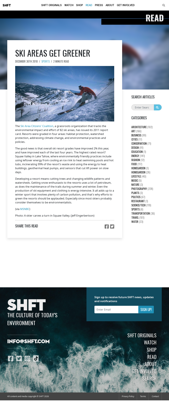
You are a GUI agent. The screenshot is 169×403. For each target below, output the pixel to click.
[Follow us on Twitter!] (19, 358)
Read (89, 5)
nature (137, 185)
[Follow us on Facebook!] (11, 358)
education (138, 152)
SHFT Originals (51, 5)
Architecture (141, 127)
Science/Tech (141, 205)
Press (99, 5)
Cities (136, 139)
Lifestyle (138, 176)
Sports (45, 61)
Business (138, 135)
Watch (68, 5)
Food (136, 164)
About (110, 5)
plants (137, 193)
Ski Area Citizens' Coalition (36, 126)
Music (136, 180)
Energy (138, 156)
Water (137, 222)
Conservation (141, 143)
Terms (143, 396)
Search (149, 378)
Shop (79, 5)
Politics (138, 197)
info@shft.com (28, 341)
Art (136, 131)
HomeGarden (140, 168)
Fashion (137, 160)
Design (137, 148)
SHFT (7, 5)
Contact (155, 396)
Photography (142, 189)
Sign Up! (146, 309)
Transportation (143, 213)
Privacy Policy (128, 396)
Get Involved (126, 5)
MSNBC (24, 209)
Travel (137, 218)
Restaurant (139, 201)
